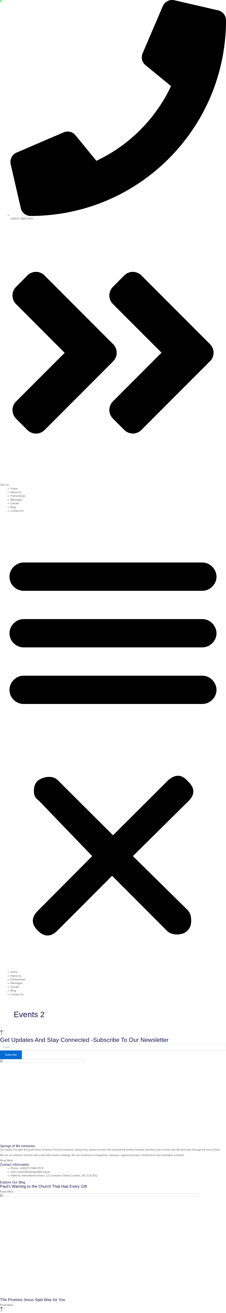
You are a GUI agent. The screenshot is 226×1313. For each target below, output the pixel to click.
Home (14, 488)
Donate (14, 503)
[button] (113, 742)
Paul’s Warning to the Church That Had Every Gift (43, 1186)
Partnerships (17, 496)
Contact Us (16, 510)
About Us (15, 492)
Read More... (7, 1191)
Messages (16, 499)
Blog (13, 507)
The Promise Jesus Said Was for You (32, 1299)
